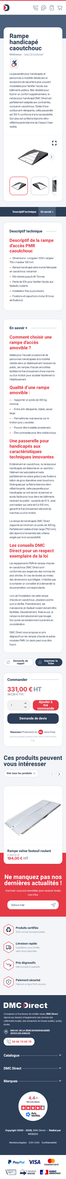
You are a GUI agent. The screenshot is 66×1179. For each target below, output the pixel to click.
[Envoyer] (54, 904)
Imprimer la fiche (51, 662)
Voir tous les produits (19, 773)
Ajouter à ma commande (45, 705)
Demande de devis (33, 718)
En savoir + (47, 211)
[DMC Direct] (7, 7)
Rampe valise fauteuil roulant (29, 851)
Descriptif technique (24, 211)
